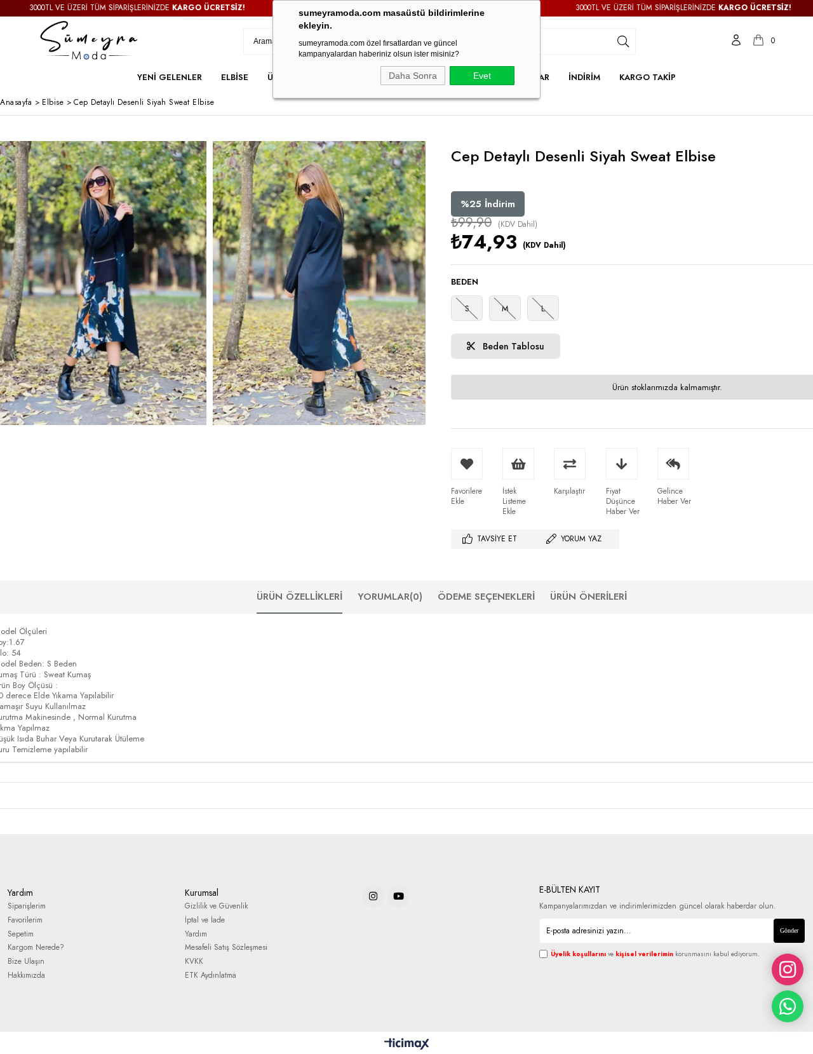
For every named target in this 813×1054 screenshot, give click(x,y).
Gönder (789, 930)
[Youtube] (398, 896)
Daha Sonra (413, 76)
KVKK (194, 961)
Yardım (196, 934)
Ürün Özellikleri (299, 597)
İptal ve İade (205, 920)
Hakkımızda (26, 975)
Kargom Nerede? (36, 947)
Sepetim (21, 934)
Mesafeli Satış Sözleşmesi (226, 947)
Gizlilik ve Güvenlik (216, 906)
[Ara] (623, 41)
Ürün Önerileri (588, 597)
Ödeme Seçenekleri (486, 597)
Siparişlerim (27, 906)
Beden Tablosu (512, 346)
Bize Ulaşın (26, 961)
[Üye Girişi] (736, 41)
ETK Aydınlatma (210, 975)
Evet (482, 76)
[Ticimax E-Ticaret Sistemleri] (406, 1044)
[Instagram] (373, 896)
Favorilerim (25, 920)
